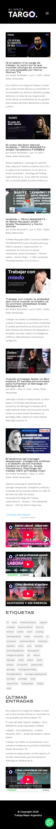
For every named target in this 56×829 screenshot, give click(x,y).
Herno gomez (33, 650)
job (28, 655)
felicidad (38, 646)
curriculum (38, 636)
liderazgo (11, 660)
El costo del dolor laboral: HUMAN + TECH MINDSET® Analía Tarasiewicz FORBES (26, 147)
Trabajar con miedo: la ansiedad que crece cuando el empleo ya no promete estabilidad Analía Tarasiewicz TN (27, 302)
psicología (23, 678)
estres (21, 646)
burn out (39, 627)
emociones (11, 641)
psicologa (11, 669)
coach (29, 631)
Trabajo (40, 683)
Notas (47, 75)
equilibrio (11, 646)
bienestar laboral (25, 627)
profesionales (37, 664)
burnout (10, 631)
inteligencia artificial (15, 655)
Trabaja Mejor (27, 683)
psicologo (11, 678)
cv (47, 636)
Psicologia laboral (14, 674)
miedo (21, 660)
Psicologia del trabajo (27, 669)
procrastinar (22, 664)
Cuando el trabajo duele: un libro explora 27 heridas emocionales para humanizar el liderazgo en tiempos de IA (27, 382)
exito (29, 646)
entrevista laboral (27, 641)
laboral (36, 655)
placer (39, 660)
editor (13, 389)
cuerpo (27, 636)
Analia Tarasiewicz (19, 75)
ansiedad (10, 627)
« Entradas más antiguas (18, 514)
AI (8, 622)
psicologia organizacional (35, 674)
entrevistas (42, 641)
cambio (20, 631)
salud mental (12, 683)
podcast (10, 664)
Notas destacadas (14, 78)
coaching (39, 631)
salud (33, 678)
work (9, 688)
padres (30, 660)
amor (14, 622)
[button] (49, 822)
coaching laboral (14, 636)
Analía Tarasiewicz (28, 622)
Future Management (15, 650)
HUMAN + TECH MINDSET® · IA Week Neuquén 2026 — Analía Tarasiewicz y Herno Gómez (26, 223)
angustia (43, 622)
